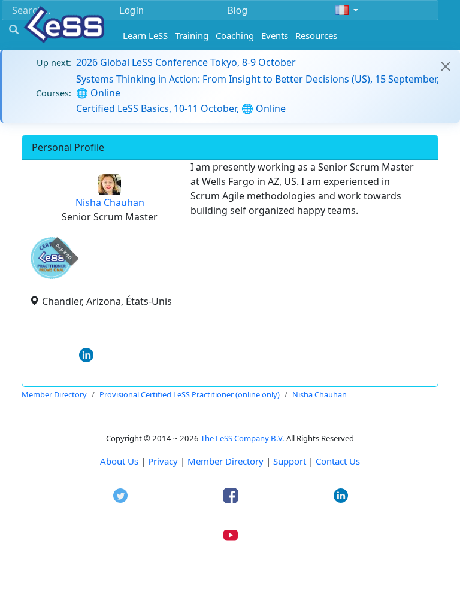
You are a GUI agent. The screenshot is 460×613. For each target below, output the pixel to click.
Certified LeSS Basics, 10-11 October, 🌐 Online (181, 108)
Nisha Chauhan (109, 202)
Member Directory (225, 461)
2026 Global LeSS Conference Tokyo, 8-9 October (186, 62)
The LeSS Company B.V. (243, 438)
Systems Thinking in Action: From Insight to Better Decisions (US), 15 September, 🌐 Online (257, 85)
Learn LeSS (145, 35)
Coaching (235, 35)
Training (191, 35)
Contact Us (338, 461)
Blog (237, 10)
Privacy (163, 461)
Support (289, 461)
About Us (119, 461)
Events (274, 35)
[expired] (51, 277)
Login (131, 10)
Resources (316, 35)
